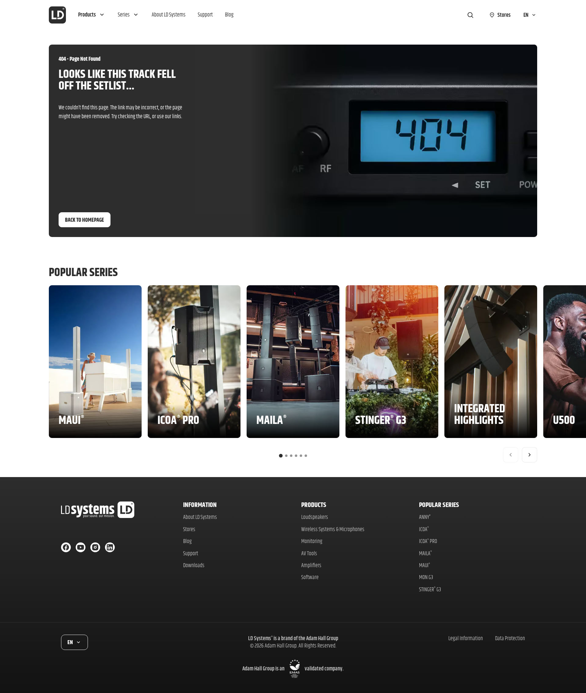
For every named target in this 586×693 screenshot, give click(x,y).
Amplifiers (311, 565)
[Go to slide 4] (296, 455)
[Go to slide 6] (306, 455)
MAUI (424, 565)
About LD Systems (200, 517)
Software (310, 577)
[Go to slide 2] (286, 455)
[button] (92, 15)
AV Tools (309, 553)
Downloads (193, 565)
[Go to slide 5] (301, 455)
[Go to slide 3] (291, 455)
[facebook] (66, 547)
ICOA (424, 529)
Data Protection (510, 638)
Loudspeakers (314, 517)
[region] (293, 373)
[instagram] (95, 547)
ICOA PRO (428, 541)
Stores (189, 529)
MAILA (425, 553)
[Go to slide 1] (281, 456)
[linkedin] (110, 547)
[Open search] (470, 15)
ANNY (425, 517)
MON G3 (426, 577)
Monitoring (311, 541)
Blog (187, 541)
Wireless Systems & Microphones (332, 529)
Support (190, 553)
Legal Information (465, 638)
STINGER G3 (430, 589)
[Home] (57, 15)
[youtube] (80, 547)
